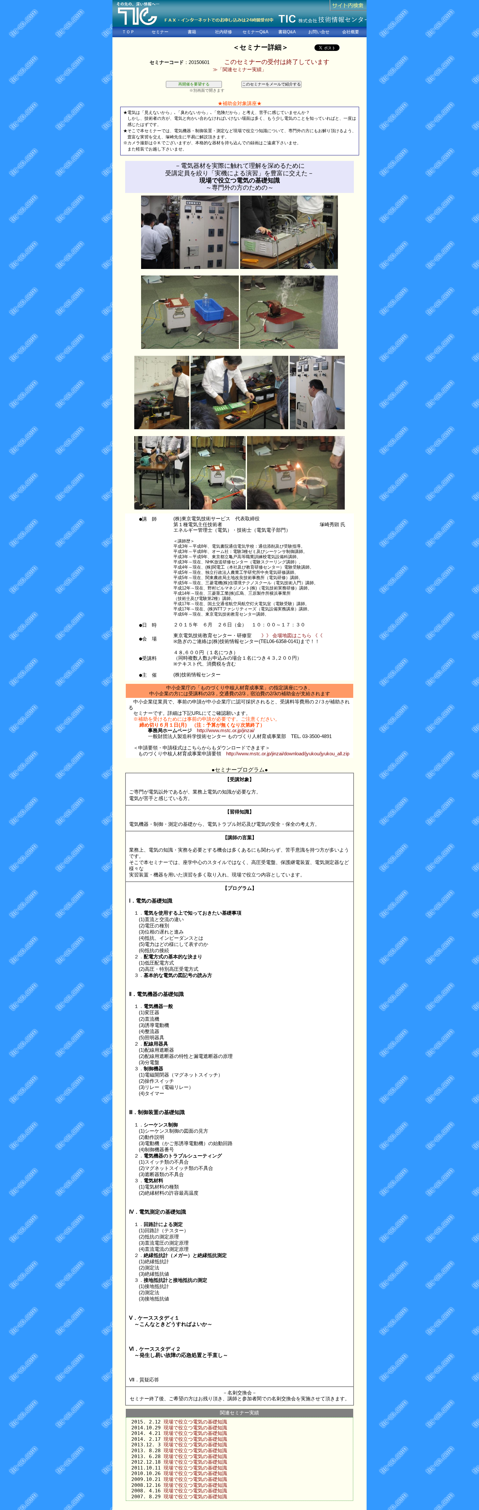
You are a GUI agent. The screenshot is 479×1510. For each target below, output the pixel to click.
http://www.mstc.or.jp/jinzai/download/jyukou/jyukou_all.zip (287, 753)
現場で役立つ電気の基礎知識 (195, 1421)
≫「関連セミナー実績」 (240, 69)
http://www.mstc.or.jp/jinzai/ (225, 730)
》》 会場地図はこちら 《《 (292, 635)
